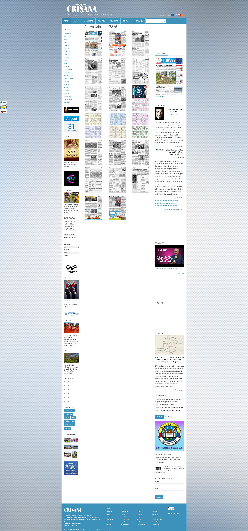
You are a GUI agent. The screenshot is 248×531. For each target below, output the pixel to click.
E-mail (157, 488)
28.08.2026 (67, 390)
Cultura (66, 42)
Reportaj (66, 91)
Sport (65, 60)
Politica (66, 45)
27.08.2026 (67, 394)
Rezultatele (168, 416)
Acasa (66, 21)
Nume (157, 482)
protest (67, 410)
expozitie (67, 428)
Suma (66, 255)
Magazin (66, 63)
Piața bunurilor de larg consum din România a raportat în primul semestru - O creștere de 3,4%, (71, 209)
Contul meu (138, 21)
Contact (126, 21)
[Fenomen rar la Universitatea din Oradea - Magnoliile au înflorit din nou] (74, 454)
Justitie (66, 84)
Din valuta (67, 244)
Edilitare (66, 87)
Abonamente (88, 21)
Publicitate (114, 21)
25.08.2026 (67, 402)
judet (72, 421)
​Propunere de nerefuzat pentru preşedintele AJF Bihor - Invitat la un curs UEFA (173, 468)
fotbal (73, 417)
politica (67, 421)
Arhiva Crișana (159, 96)
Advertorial (67, 103)
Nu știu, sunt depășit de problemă (168, 410)
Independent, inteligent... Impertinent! (166, 201)
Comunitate (67, 72)
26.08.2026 (67, 398)
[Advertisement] (169, 226)
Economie (67, 51)
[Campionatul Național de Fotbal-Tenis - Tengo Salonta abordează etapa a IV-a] (67, 440)
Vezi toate (180, 273)
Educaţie (66, 57)
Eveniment (67, 36)
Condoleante (68, 100)
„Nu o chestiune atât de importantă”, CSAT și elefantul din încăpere (174, 152)
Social (66, 39)
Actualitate (67, 33)
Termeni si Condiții (174, 513)
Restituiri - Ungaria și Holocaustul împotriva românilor (71, 164)
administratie (68, 414)
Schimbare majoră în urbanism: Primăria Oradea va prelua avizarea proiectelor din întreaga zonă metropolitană (169, 359)
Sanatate (67, 54)
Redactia (101, 21)
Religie (66, 75)
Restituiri (66, 94)
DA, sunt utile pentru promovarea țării (170, 407)
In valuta (67, 250)
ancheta (67, 417)
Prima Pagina (68, 97)
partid (72, 410)
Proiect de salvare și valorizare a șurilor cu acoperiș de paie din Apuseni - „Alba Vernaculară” (71, 369)
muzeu (72, 424)
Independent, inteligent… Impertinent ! (166, 206)
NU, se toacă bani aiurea (165, 404)
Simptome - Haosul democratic (165, 203)
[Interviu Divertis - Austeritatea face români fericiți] (169, 256)
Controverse (68, 69)
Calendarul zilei (68, 78)
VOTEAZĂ (159, 416)
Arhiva (76, 21)
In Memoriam (73, 110)
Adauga (159, 497)
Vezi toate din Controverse (174, 210)
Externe (66, 66)
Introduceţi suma (70, 237)
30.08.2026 (67, 382)
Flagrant (66, 48)
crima (66, 424)
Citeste (180, 146)
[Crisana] (82, 8)
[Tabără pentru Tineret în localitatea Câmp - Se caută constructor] (67, 447)
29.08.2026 (67, 386)
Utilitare (66, 81)
